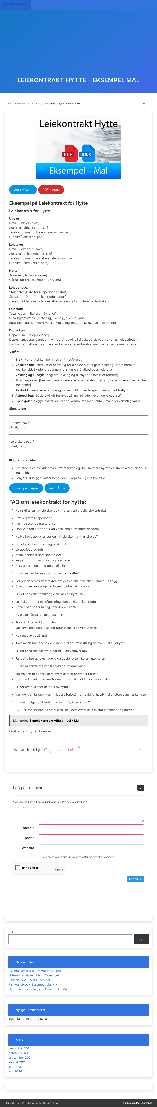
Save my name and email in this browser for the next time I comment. (78, 856)
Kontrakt (35, 103)
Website (28, 848)
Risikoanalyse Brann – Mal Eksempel (34, 971)
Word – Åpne (23, 190)
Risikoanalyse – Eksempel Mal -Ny (33, 984)
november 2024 (20, 1048)
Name (28, 828)
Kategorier (20, 103)
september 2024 (20, 1057)
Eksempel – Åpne (26, 488)
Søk (11, 932)
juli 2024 (14, 1067)
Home (8, 103)
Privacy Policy (33, 1102)
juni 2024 (15, 1071)
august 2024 (17, 1062)
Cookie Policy (50, 1102)
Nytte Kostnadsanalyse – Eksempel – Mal (38, 989)
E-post (27, 838)
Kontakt (9, 1102)
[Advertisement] (78, 48)
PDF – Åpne (51, 190)
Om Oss (20, 1102)
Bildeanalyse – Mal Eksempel (29, 980)
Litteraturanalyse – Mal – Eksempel (33, 975)
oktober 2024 (18, 1053)
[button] (152, 5)
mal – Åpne (57, 488)
